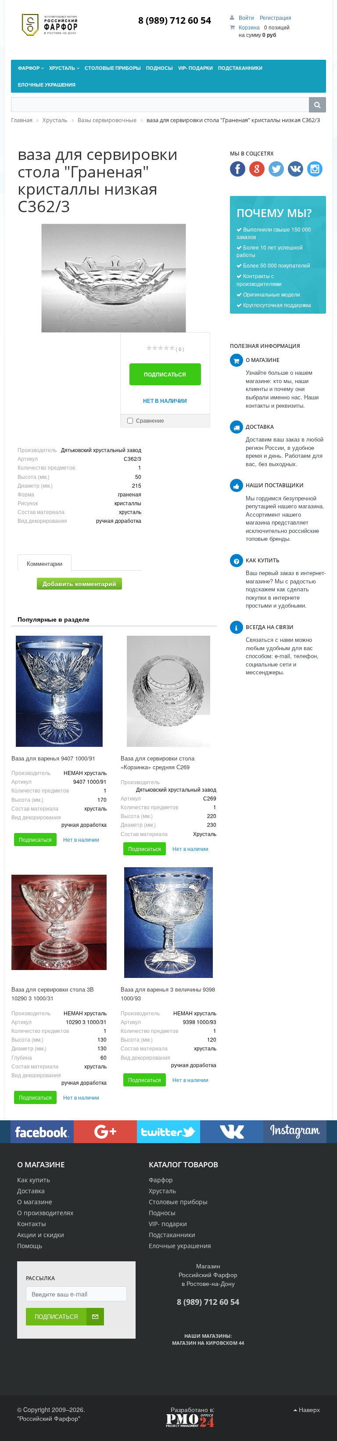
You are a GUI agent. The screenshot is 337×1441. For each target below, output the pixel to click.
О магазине (34, 1202)
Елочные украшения (180, 1246)
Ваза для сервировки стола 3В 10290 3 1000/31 (52, 994)
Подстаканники (172, 1235)
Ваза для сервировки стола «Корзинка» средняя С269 (157, 762)
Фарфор (161, 1180)
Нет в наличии (165, 401)
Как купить (33, 1180)
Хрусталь (162, 1191)
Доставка (31, 1191)
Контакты (31, 1224)
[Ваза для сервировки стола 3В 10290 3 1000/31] (59, 922)
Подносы (162, 1213)
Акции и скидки (40, 1235)
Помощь (29, 1246)
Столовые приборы (178, 1202)
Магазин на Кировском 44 (208, 1343)
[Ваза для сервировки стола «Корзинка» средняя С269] (168, 691)
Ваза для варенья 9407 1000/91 (53, 758)
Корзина (249, 27)
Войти (247, 17)
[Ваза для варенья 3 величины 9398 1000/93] (168, 922)
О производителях (45, 1213)
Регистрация (275, 17)
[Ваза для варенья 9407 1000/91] (59, 691)
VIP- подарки (168, 1224)
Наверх (308, 1409)
